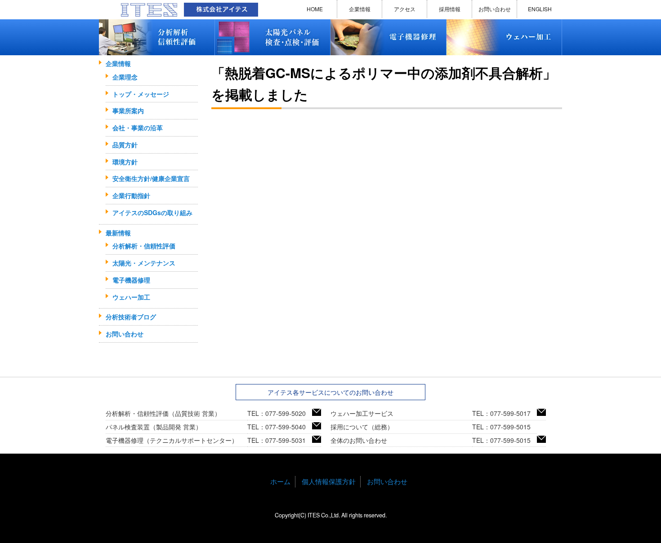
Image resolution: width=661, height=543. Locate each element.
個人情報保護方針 (329, 481)
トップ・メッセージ (140, 93)
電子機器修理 (131, 279)
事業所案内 (128, 110)
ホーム (280, 481)
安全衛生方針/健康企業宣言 (151, 178)
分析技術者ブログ (131, 316)
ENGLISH (540, 9)
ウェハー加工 (131, 296)
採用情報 (449, 9)
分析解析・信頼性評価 (143, 245)
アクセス (404, 9)
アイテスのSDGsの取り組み (152, 212)
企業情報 (360, 9)
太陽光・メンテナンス (143, 262)
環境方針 (125, 161)
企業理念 (125, 76)
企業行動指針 (131, 195)
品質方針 (125, 144)
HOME (315, 9)
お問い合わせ (494, 9)
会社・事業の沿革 (137, 127)
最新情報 (118, 232)
